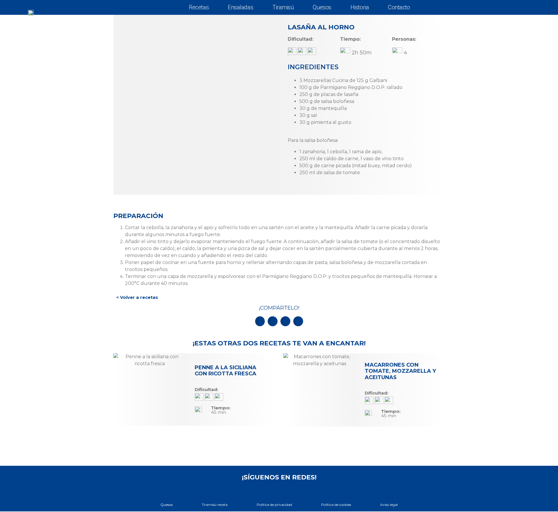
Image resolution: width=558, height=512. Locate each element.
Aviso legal (389, 504)
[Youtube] (279, 490)
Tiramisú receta (215, 504)
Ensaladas (240, 7)
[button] (260, 321)
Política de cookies (336, 504)
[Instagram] (293, 490)
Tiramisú (283, 7)
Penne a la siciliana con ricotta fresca (225, 370)
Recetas (199, 7)
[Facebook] (265, 490)
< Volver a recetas (137, 297)
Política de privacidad (274, 504)
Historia (359, 7)
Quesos (322, 7)
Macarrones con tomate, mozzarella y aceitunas (400, 371)
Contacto (399, 7)
